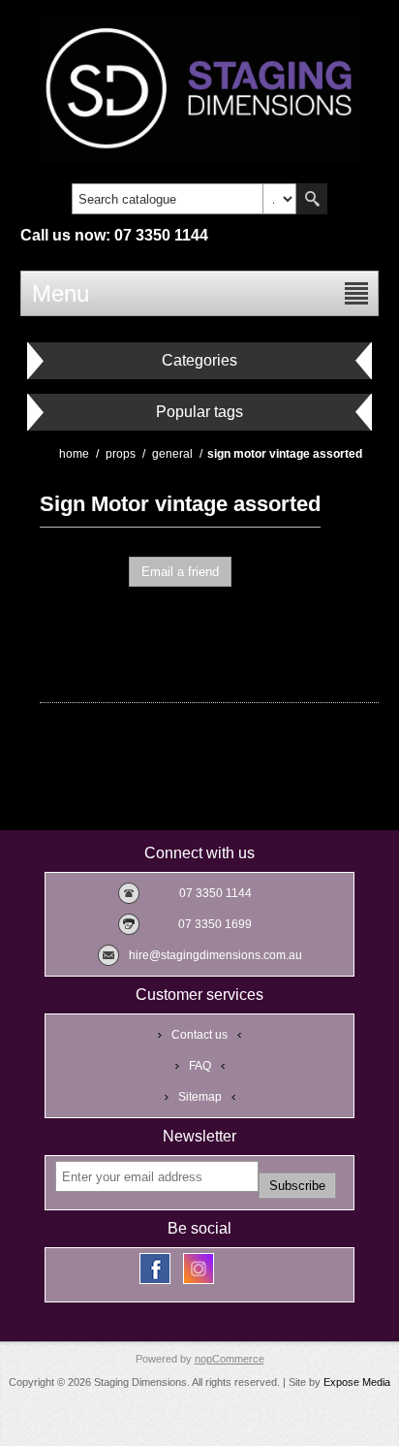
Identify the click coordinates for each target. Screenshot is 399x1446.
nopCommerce (229, 1359)
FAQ (200, 1066)
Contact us (199, 1035)
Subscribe (297, 1185)
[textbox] (167, 198)
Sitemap (200, 1097)
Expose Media (356, 1382)
